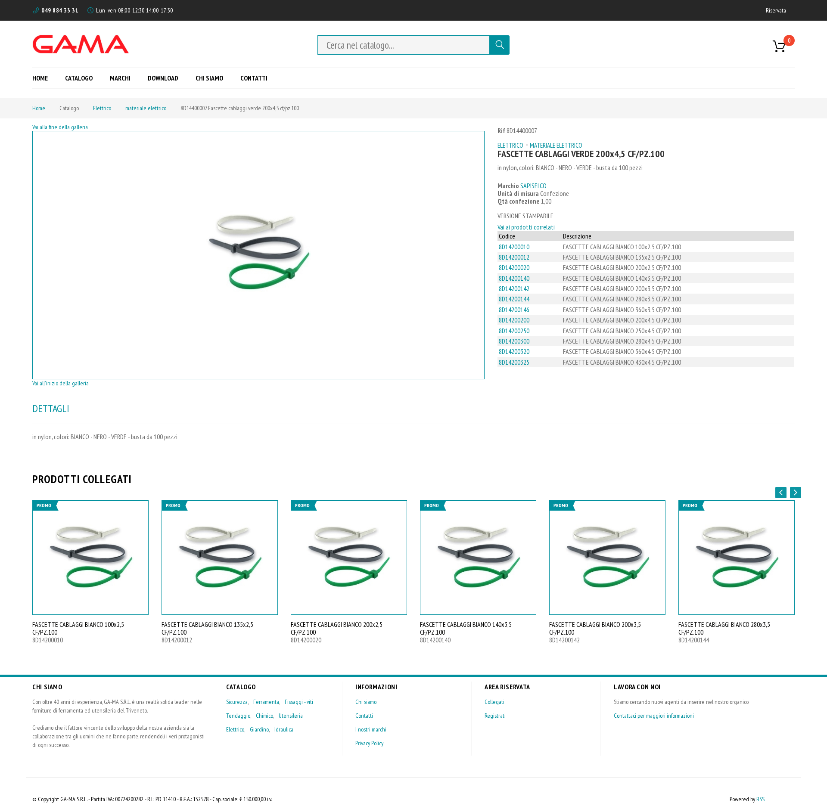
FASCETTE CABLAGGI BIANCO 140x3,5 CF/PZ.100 (466, 628)
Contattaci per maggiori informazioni (654, 715)
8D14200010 (514, 246)
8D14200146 (514, 309)
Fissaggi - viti (299, 702)
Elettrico (102, 108)
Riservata (776, 10)
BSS (760, 799)
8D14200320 (514, 351)
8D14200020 (514, 267)
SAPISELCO (533, 185)
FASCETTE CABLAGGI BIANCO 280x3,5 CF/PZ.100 (724, 628)
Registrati (495, 715)
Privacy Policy (369, 743)
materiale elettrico (145, 108)
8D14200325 (514, 362)
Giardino (259, 729)
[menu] (153, 78)
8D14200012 (514, 257)
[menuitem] (43, 78)
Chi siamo (365, 702)
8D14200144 (514, 298)
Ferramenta (266, 702)
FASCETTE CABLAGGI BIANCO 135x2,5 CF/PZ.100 (207, 628)
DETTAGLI (50, 408)
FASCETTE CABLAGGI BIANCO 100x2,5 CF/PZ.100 (78, 628)
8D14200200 (514, 320)
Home (38, 108)
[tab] (50, 408)
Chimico (264, 715)
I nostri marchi (370, 729)
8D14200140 (514, 278)
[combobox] (403, 45)
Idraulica (283, 729)
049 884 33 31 (59, 10)
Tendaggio (238, 715)
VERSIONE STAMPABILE (525, 215)
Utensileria (291, 715)
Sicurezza (237, 702)
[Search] (500, 45)
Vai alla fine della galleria (60, 127)
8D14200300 (514, 341)
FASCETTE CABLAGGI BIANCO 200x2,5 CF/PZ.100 (336, 628)
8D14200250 (514, 330)
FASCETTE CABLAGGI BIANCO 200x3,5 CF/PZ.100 (595, 628)
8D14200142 (514, 288)
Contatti (364, 715)
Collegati (494, 702)
